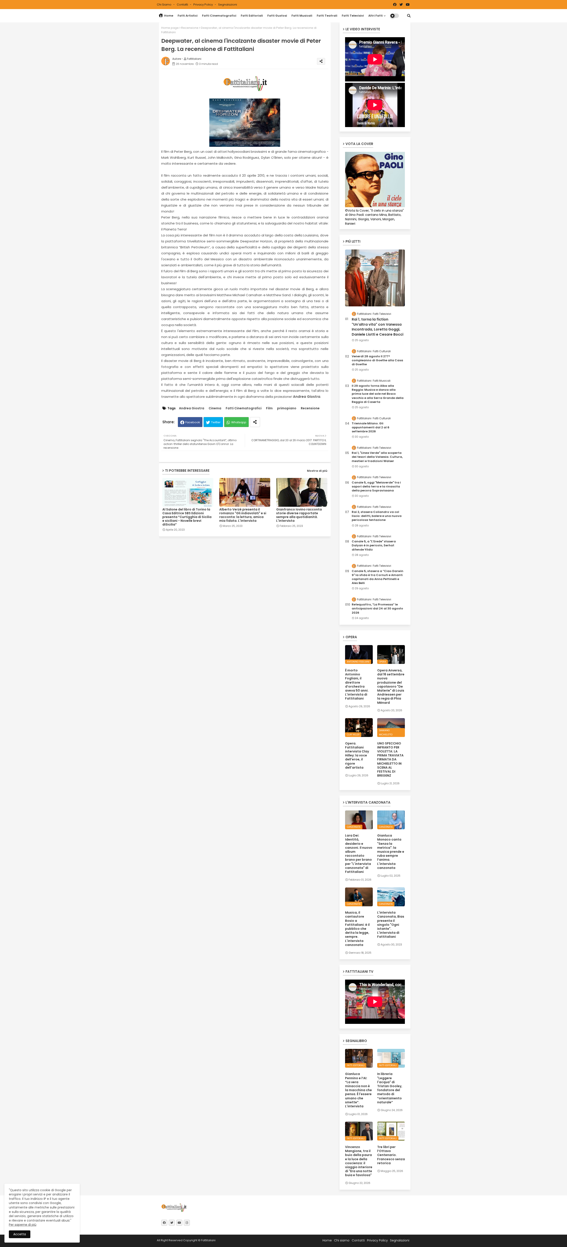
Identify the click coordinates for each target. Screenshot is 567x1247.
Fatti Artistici (188, 16)
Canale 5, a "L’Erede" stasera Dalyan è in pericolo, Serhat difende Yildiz (374, 545)
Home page (170, 28)
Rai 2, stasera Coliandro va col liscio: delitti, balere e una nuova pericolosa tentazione (377, 516)
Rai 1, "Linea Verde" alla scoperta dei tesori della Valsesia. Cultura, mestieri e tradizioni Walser (377, 457)
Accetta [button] (19, 1234)
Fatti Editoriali (252, 16)
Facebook (192, 422)
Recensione (189, 28)
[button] (408, 15)
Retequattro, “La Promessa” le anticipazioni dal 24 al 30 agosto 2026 (377, 609)
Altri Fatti (375, 16)
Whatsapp (238, 422)
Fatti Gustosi (277, 16)
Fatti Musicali (301, 16)
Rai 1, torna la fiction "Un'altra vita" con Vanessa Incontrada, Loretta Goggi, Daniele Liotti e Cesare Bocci (377, 327)
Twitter (216, 422)
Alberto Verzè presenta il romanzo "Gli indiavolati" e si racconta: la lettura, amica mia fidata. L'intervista (242, 515)
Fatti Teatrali (327, 16)
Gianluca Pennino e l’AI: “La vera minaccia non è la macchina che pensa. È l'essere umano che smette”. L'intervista (358, 1090)
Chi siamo (164, 4)
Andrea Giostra (191, 408)
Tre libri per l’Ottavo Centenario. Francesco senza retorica (391, 1155)
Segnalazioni (227, 4)
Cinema (215, 408)
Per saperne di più (22, 1224)
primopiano (286, 408)
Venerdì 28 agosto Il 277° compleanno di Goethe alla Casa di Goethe (377, 360)
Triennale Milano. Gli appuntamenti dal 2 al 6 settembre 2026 (370, 427)
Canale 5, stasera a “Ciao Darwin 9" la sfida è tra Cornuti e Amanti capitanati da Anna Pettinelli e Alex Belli (377, 577)
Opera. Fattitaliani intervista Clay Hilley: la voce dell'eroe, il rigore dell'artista (357, 755)
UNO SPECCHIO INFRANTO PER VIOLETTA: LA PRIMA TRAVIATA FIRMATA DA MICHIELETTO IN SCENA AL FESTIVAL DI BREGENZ (390, 759)
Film (269, 408)
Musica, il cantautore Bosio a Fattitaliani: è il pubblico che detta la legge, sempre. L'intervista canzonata (357, 929)
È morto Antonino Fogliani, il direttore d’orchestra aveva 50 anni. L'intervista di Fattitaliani (357, 684)
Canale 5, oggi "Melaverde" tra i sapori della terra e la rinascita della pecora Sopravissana (376, 487)
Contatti (183, 4)
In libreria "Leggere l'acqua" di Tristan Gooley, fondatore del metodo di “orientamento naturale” (389, 1088)
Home (168, 16)
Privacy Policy (203, 4)
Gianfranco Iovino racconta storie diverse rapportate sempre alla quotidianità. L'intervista (299, 515)
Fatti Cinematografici (219, 16)
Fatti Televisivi (353, 16)
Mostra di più (317, 471)
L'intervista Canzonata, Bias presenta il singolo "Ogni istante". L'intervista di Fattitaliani (390, 925)
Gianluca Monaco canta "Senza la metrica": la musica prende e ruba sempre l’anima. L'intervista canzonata (390, 851)
